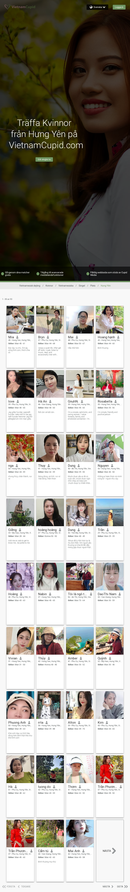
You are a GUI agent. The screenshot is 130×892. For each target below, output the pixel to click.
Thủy (42, 658)
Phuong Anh (17, 722)
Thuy (41, 466)
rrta (40, 722)
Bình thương (103, 348)
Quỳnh (102, 658)
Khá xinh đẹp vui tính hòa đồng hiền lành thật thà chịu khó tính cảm (20, 735)
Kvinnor (49, 285)
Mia (11, 337)
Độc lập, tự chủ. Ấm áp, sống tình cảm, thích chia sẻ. (19, 350)
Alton (72, 722)
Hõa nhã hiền (73, 348)
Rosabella (105, 401)
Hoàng (13, 594)
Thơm (72, 787)
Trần (101, 530)
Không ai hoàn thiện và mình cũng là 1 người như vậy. (110, 477)
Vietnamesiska (65, 285)
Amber (73, 658)
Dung (71, 466)
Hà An (42, 401)
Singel (82, 285)
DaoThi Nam (107, 594)
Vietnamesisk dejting (29, 285)
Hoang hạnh (106, 337)
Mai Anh (74, 851)
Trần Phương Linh (18, 851)
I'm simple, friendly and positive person (107, 413)
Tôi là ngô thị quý (78, 594)
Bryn (41, 337)
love (11, 401)
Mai (71, 337)
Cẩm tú (43, 851)
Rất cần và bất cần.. (46, 412)
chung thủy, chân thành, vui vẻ (20, 477)
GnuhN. (73, 401)
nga (10, 466)
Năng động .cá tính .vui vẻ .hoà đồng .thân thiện (49, 477)
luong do (44, 787)
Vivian (12, 658)
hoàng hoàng (47, 530)
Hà (10, 787)
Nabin (42, 594)
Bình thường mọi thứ (47, 862)
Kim (101, 722)
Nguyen (103, 466)
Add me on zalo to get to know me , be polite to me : (19, 542)
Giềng (12, 530)
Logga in (119, 7)
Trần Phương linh (107, 787)
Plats (92, 285)
